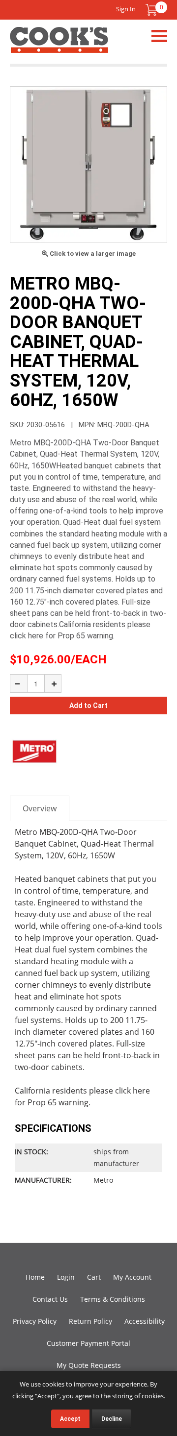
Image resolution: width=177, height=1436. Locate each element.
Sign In (126, 8)
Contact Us (50, 1299)
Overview (40, 808)
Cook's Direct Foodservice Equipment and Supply (59, 45)
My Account (132, 1277)
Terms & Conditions (112, 1299)
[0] (151, 10)
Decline (111, 1418)
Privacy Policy (35, 1321)
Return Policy (90, 1321)
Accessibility (144, 1321)
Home (35, 1277)
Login (66, 1277)
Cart (94, 1277)
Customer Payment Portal (88, 1343)
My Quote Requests (89, 1365)
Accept (70, 1418)
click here (132, 1090)
